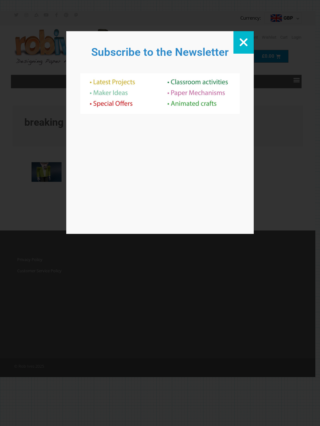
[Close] (243, 42)
